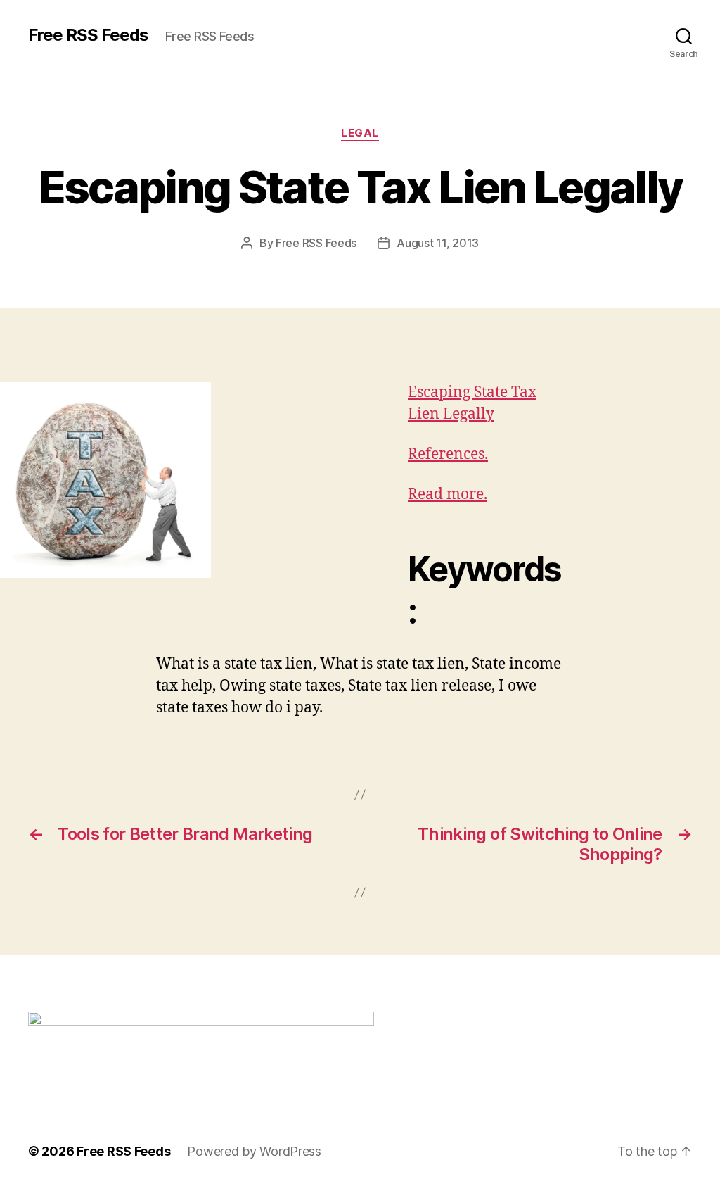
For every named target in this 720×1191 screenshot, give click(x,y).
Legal (360, 133)
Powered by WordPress (254, 1151)
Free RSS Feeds (88, 35)
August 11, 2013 (438, 243)
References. (448, 454)
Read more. (447, 494)
